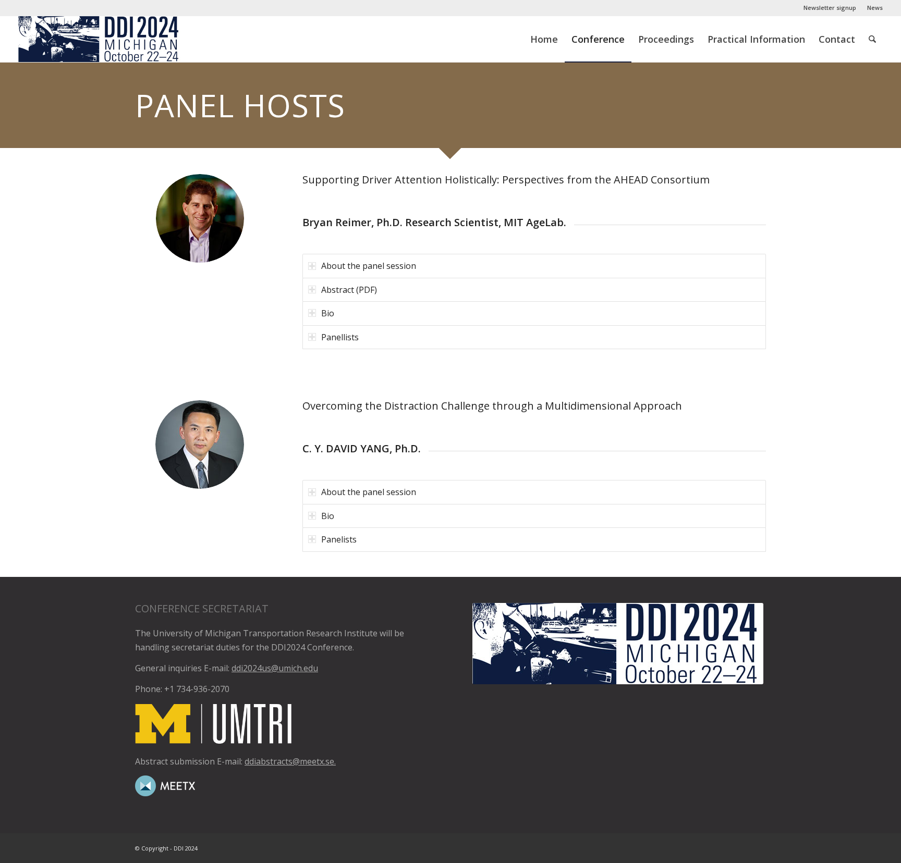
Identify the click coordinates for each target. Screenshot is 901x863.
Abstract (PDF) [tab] (349, 289)
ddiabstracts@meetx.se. (290, 761)
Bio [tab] (327, 313)
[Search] (872, 39)
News (875, 7)
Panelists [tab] (339, 539)
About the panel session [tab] (368, 266)
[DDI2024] (100, 39)
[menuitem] (830, 7)
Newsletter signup (829, 7)
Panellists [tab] (340, 337)
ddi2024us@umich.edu (275, 668)
